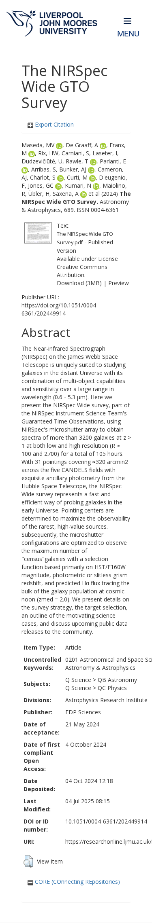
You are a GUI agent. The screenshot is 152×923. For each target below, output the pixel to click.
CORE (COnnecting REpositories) (76, 881)
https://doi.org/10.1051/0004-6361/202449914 (59, 309)
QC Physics (112, 688)
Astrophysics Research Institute (106, 700)
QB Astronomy (117, 680)
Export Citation (53, 124)
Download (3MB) (79, 283)
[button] (28, 861)
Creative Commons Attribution (82, 271)
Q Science (78, 680)
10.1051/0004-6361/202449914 (106, 821)
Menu (128, 33)
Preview (118, 283)
